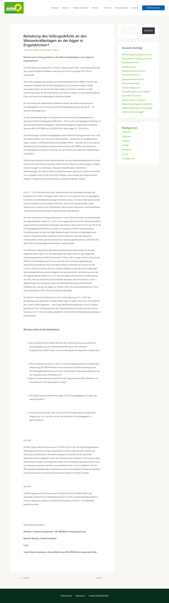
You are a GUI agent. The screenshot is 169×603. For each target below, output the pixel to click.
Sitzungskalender (122, 8)
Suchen (148, 31)
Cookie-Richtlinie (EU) (99, 596)
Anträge (125, 145)
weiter (100, 578)
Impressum (80, 596)
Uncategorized (128, 159)
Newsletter (126, 150)
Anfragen (47, 50)
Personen (108, 8)
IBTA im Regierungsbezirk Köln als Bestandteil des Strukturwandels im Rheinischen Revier (137, 59)
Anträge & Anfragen (80, 8)
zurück (24, 578)
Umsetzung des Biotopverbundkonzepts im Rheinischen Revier (133, 71)
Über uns (66, 8)
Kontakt (135, 8)
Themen (95, 8)
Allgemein (37, 50)
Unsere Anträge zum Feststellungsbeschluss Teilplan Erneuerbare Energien (136, 92)
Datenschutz (66, 596)
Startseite (55, 8)
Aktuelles (28, 50)
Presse (125, 154)
